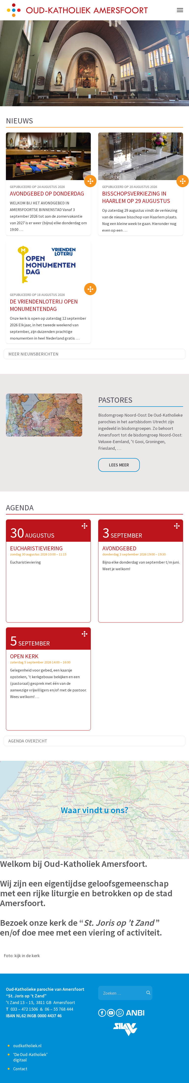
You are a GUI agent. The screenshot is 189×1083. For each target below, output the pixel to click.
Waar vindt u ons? (94, 810)
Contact (20, 1068)
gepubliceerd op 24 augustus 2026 (37, 187)
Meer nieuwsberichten (33, 354)
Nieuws (19, 121)
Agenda (19, 508)
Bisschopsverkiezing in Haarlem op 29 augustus (136, 197)
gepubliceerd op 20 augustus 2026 (129, 187)
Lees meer (119, 465)
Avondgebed (119, 548)
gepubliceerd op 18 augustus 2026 (37, 294)
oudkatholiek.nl (27, 1045)
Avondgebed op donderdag (47, 193)
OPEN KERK (24, 656)
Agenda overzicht (27, 741)
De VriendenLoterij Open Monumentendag (44, 305)
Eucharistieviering (36, 548)
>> (84, 526)
